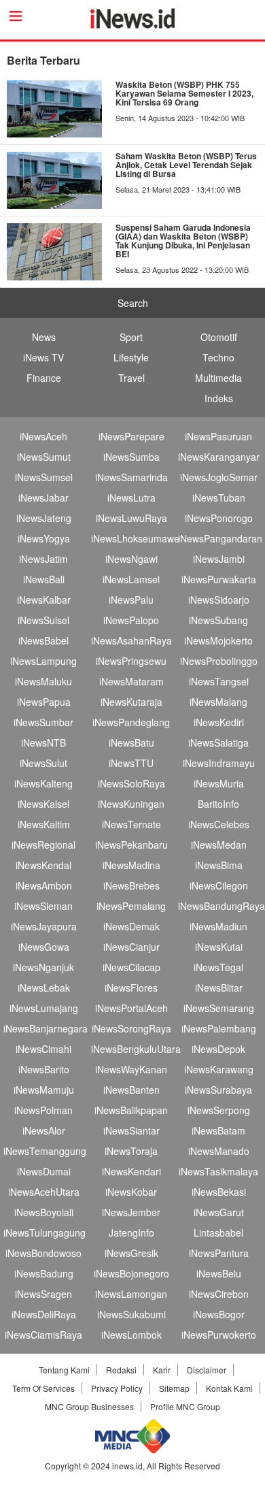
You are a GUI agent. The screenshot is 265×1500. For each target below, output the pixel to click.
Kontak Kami (229, 1388)
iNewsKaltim (44, 824)
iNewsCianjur (131, 946)
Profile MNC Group (185, 1406)
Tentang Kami (64, 1369)
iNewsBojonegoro (131, 1273)
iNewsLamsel (131, 579)
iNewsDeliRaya (44, 1314)
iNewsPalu (131, 599)
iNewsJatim (43, 559)
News (44, 337)
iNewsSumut (44, 456)
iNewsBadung (43, 1273)
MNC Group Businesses (89, 1406)
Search (133, 303)
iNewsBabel (43, 640)
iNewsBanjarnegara (45, 1028)
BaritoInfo (218, 804)
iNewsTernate (131, 824)
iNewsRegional (43, 844)
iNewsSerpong (219, 1110)
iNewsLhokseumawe (135, 538)
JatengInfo (131, 1232)
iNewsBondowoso (43, 1253)
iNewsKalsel (43, 804)
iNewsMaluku (43, 681)
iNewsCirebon (219, 1294)
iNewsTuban (218, 497)
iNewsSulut (43, 763)
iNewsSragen (43, 1294)
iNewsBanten (131, 1089)
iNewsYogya (44, 538)
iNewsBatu (131, 742)
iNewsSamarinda (131, 477)
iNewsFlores (131, 987)
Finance (43, 378)
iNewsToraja (131, 1151)
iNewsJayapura (44, 926)
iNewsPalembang (218, 1028)
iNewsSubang (218, 620)
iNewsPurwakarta (218, 579)
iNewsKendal (43, 865)
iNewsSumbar (43, 722)
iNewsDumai (44, 1171)
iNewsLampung (43, 661)
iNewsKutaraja (131, 701)
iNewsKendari (131, 1171)
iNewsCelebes (218, 824)
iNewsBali (44, 579)
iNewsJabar (43, 497)
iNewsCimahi (43, 1049)
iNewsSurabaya (218, 1089)
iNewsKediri (219, 722)
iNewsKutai (219, 946)
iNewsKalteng (43, 783)
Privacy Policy (117, 1388)
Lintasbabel (218, 1232)
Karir (162, 1369)
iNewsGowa (43, 946)
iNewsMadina (131, 865)
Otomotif (218, 337)
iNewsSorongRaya (131, 1028)
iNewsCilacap (131, 967)
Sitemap (174, 1388)
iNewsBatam (218, 1130)
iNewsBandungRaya (221, 906)
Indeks (219, 398)
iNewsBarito (43, 1069)
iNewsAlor (43, 1130)
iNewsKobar (131, 1192)
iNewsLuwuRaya (131, 518)
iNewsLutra (131, 497)
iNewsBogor (219, 1314)
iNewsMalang (218, 701)
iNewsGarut (219, 1212)
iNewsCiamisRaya (43, 1334)
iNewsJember (131, 1212)
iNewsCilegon (219, 885)
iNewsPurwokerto (218, 1334)
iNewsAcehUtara (44, 1192)
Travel (131, 378)
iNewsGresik (131, 1253)
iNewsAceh (43, 436)
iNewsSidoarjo (218, 599)
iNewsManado (218, 1151)
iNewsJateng (43, 518)
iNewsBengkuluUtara (136, 1049)
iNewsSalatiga (218, 742)
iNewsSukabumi (131, 1314)
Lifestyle (131, 357)
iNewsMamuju (44, 1089)
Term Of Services (43, 1388)
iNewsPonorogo (219, 518)
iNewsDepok (218, 1049)
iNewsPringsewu (131, 661)
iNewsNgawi (131, 559)
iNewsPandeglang (131, 722)
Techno (218, 357)
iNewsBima (219, 865)
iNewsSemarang (218, 1008)
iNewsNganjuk (43, 967)
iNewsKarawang (218, 1069)
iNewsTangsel (219, 681)
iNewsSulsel (43, 620)
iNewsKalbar (44, 599)
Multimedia (218, 378)
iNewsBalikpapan (131, 1110)
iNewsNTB (43, 742)
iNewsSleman (43, 906)
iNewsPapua (44, 701)
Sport (131, 337)
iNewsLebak (44, 987)
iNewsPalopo (131, 620)
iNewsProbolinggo (219, 661)
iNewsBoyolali (43, 1212)
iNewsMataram (131, 681)
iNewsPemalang (131, 906)
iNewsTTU (131, 763)
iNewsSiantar (131, 1130)
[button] (2, 1493)
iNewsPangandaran (220, 538)
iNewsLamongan (131, 1294)
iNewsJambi (219, 559)
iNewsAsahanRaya (131, 640)
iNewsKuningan (131, 804)
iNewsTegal (218, 967)
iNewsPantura (219, 1253)
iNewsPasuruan (218, 436)
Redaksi (121, 1369)
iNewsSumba (131, 456)
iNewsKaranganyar (219, 456)
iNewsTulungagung (44, 1232)
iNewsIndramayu (219, 763)
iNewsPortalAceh (131, 1008)
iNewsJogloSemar (219, 477)
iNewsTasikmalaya (218, 1171)
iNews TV (43, 357)
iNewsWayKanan (131, 1069)
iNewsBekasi (219, 1192)
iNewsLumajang (44, 1008)
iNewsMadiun (218, 926)
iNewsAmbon (44, 885)
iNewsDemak (131, 926)
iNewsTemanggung (44, 1151)
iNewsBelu (218, 1273)
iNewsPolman (43, 1110)
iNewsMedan (219, 844)
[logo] (132, 24)
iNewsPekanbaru (131, 844)
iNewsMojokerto (218, 640)
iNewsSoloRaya (131, 783)
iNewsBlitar (219, 987)
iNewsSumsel (44, 477)
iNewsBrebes (131, 885)
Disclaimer (206, 1369)
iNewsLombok (131, 1334)
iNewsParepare (131, 436)
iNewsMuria (219, 783)
